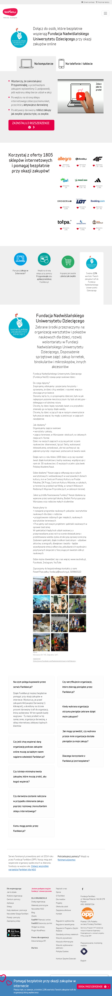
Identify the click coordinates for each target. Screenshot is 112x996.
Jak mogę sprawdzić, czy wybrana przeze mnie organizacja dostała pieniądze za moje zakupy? (79, 736)
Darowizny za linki (41, 923)
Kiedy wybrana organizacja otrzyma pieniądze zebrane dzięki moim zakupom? (78, 711)
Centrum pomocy (13, 899)
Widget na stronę (38, 927)
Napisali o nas (61, 888)
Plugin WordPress (38, 930)
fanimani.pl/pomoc (67, 859)
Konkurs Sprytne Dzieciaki (66, 958)
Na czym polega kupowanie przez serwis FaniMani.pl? (29, 684)
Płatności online (41, 919)
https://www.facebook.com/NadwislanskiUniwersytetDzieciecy (54, 661)
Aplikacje (10, 903)
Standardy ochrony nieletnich (67, 934)
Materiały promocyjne (39, 905)
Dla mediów (60, 899)
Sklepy (9, 906)
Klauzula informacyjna (64, 941)
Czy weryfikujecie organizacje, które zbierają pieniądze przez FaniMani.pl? (77, 686)
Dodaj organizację (38, 901)
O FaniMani (60, 896)
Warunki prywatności (64, 938)
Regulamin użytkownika (65, 921)
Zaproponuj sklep (13, 921)
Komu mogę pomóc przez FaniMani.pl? (25, 828)
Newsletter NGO (37, 909)
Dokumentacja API (38, 941)
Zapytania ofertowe (63, 910)
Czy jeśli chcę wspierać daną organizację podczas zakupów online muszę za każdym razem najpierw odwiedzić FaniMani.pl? (29, 749)
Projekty (59, 903)
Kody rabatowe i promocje (17, 910)
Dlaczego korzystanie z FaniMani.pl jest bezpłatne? (75, 758)
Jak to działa (11, 892)
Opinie (58, 892)
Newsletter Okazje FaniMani (17, 913)
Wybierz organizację (14, 896)
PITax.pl (83, 936)
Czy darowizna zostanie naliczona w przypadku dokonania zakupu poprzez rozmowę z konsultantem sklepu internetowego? (30, 804)
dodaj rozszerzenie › (94, 986)
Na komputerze (43, 63)
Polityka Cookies (62, 951)
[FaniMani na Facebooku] (82, 888)
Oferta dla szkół (62, 906)
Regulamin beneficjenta (65, 924)
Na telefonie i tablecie (79, 63)
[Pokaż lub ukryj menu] (105, 13)
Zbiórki (34, 916)
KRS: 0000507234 (87, 904)
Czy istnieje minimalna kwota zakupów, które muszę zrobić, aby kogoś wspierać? (29, 776)
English (83, 960)
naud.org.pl (36, 659)
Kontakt (59, 913)
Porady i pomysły (13, 917)
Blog (33, 912)
